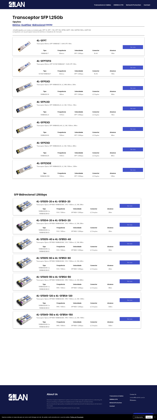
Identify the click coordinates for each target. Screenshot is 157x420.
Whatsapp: (133, 400)
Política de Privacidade (76, 417)
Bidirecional (38, 24)
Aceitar (149, 417)
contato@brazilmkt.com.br (137, 397)
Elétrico (16, 24)
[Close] (155, 417)
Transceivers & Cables (116, 396)
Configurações (139, 417)
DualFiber (26, 24)
